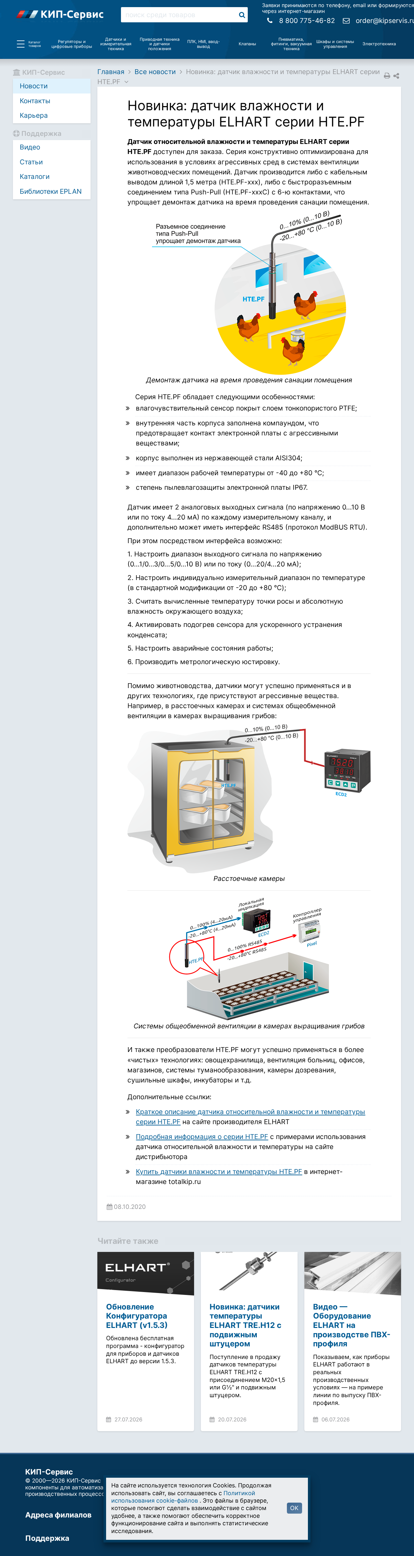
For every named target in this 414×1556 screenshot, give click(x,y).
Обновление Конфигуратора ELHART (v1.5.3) (137, 1316)
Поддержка (47, 1538)
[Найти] (242, 14)
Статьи (31, 162)
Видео (30, 147)
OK (294, 1508)
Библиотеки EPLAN (51, 191)
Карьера (34, 115)
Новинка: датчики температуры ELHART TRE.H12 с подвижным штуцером (245, 1325)
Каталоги (34, 176)
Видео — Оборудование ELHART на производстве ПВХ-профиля (351, 1325)
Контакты (35, 101)
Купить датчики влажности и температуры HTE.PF (219, 1171)
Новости (34, 86)
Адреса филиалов (58, 1514)
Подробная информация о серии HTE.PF (202, 1137)
